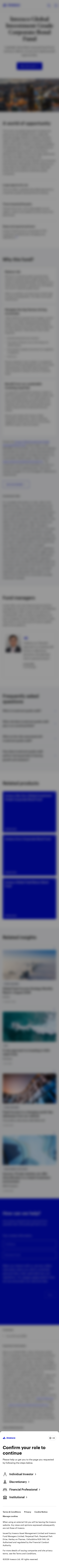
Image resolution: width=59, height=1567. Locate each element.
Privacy (27, 1512)
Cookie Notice (40, 1512)
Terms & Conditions (12, 1512)
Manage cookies (10, 1516)
